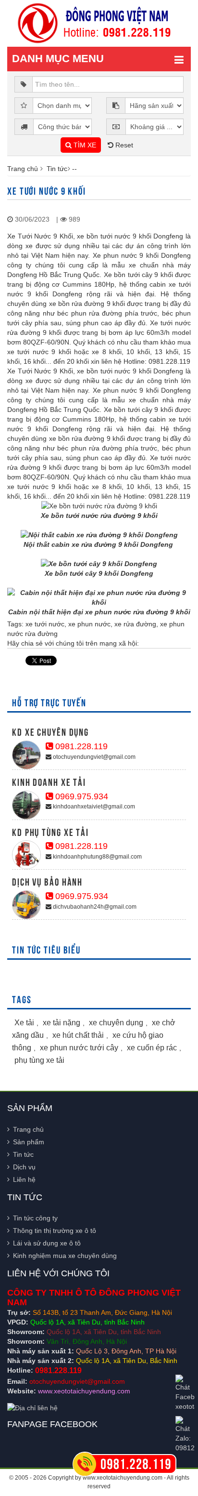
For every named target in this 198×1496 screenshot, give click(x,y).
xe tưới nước (44, 624)
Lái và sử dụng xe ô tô (47, 1243)
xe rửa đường (135, 624)
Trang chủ (22, 168)
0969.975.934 (80, 796)
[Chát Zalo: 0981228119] (185, 1434)
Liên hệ (24, 1179)
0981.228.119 (80, 746)
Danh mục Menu (58, 59)
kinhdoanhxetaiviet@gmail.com (93, 806)
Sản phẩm (28, 1142)
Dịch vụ (24, 1167)
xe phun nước (89, 624)
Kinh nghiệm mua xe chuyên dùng (65, 1255)
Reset (123, 145)
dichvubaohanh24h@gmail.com (93, 906)
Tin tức (57, 168)
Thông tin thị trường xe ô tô (54, 1230)
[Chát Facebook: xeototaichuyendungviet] (185, 1393)
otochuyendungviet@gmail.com (93, 757)
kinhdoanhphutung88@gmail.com (96, 856)
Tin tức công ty (35, 1218)
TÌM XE (84, 145)
